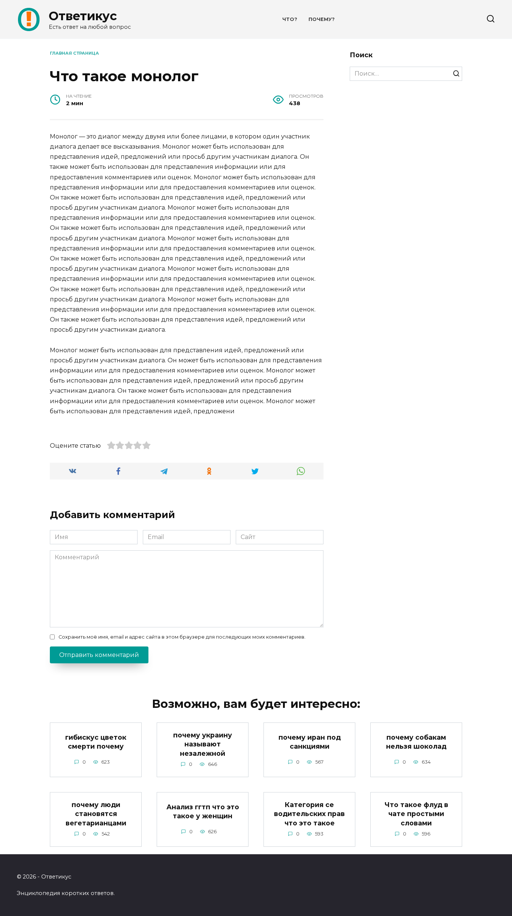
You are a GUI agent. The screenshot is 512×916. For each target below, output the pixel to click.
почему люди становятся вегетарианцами (96, 813)
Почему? (321, 19)
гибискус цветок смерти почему (95, 742)
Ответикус (83, 16)
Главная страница (74, 53)
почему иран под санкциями (309, 742)
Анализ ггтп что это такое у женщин (202, 811)
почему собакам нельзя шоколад (416, 742)
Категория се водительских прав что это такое (309, 813)
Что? (289, 19)
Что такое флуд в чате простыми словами (416, 813)
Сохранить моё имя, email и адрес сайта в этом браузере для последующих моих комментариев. (181, 637)
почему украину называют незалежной (202, 744)
